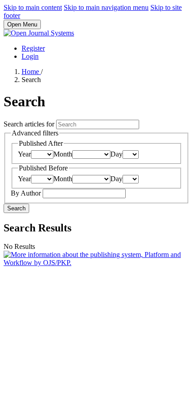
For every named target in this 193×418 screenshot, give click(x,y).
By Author (27, 193)
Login (30, 56)
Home (31, 71)
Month (62, 154)
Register (33, 48)
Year (24, 154)
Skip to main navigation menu (106, 7)
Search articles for (30, 124)
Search (16, 208)
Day (116, 154)
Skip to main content (33, 7)
